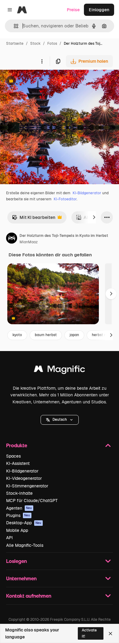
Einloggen (99, 9)
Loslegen (16, 561)
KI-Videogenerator (24, 478)
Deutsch (59, 419)
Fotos (52, 43)
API (9, 537)
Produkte (16, 445)
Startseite (14, 43)
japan (74, 334)
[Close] (110, 633)
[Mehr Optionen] (42, 61)
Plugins (18, 515)
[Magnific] (59, 370)
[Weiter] (93, 217)
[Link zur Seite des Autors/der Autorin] (11, 239)
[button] (60, 420)
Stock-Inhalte (19, 493)
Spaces (13, 456)
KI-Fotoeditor (65, 199)
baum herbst (46, 334)
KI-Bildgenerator (87, 193)
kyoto (17, 334)
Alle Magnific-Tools (24, 545)
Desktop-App (23, 522)
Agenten (19, 508)
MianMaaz (29, 242)
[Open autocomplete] (13, 26)
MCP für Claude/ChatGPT (32, 500)
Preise (73, 9)
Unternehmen (21, 578)
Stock (35, 43)
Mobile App (17, 530)
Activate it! (89, 633)
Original (39, 81)
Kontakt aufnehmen (28, 595)
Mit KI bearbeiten (33, 219)
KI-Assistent (18, 463)
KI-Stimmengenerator (27, 486)
